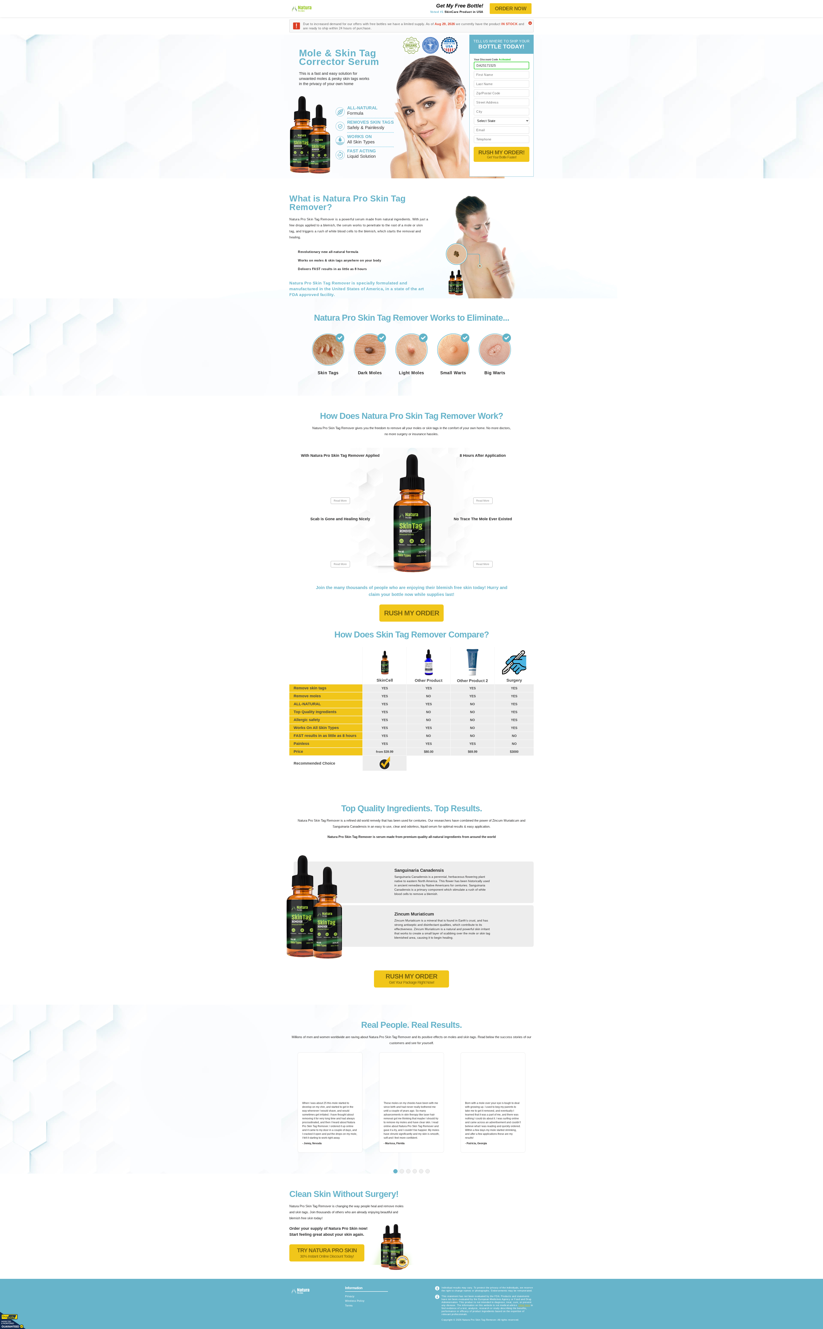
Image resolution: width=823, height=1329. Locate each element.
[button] (395, 1171)
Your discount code (492, 59)
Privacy (349, 1296)
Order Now (511, 8)
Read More (340, 500)
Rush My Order (411, 613)
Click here (524, 1305)
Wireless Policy (355, 1300)
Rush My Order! (501, 154)
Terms (349, 1305)
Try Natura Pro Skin (327, 1252)
